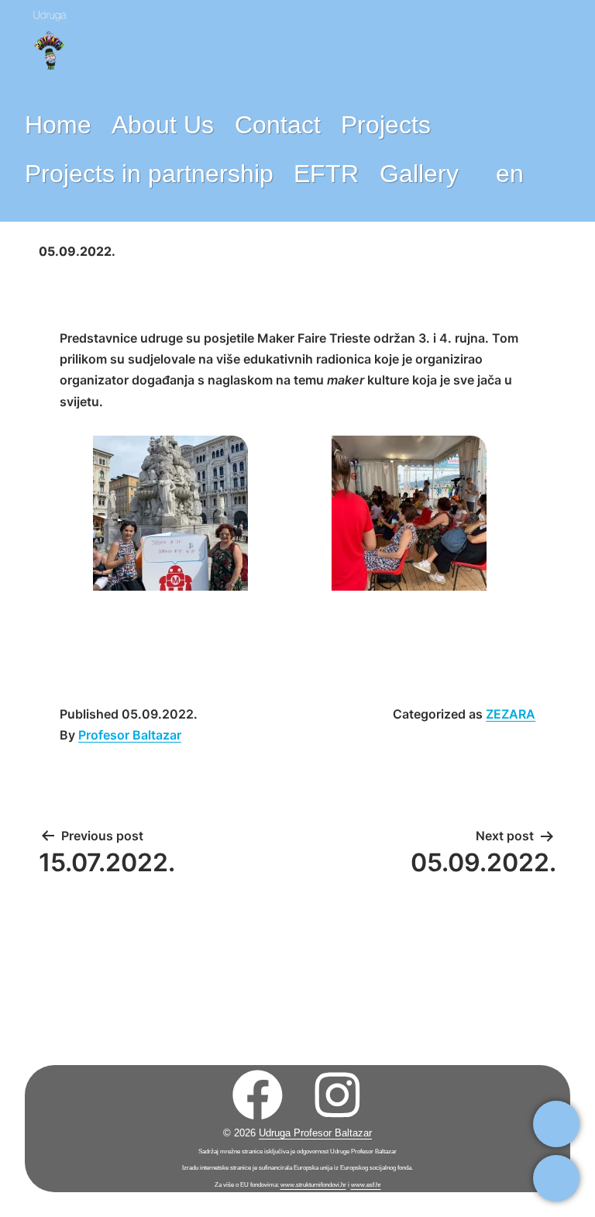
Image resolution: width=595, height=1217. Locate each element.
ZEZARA (510, 714)
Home (58, 125)
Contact (278, 125)
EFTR (326, 174)
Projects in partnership (149, 174)
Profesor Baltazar (129, 735)
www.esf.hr (366, 1184)
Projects (386, 125)
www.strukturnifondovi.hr (313, 1184)
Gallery (419, 174)
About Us (163, 125)
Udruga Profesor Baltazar (315, 1133)
